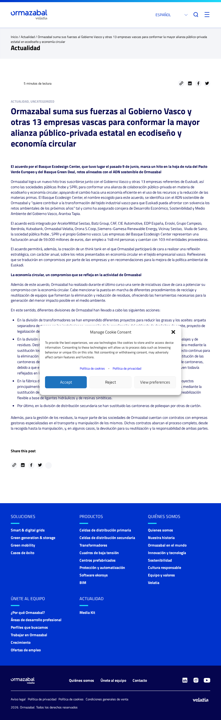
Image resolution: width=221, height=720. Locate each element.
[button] (173, 332)
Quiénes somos (164, 516)
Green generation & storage (33, 537)
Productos (91, 516)
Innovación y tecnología (167, 552)
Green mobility (23, 545)
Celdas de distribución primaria (105, 530)
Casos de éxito (22, 552)
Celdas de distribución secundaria (107, 537)
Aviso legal (18, 699)
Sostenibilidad (160, 560)
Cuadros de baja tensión (99, 552)
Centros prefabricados (98, 560)
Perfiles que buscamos (29, 627)
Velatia (153, 582)
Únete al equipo (28, 598)
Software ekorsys (94, 575)
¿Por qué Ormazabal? (28, 612)
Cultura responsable (164, 567)
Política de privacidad (127, 368)
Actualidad (28, 36)
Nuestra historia (161, 537)
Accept (66, 382)
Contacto (140, 680)
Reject (110, 382)
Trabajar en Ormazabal (29, 635)
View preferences (155, 382)
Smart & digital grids (28, 530)
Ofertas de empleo (26, 650)
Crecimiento (20, 642)
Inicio (14, 36)
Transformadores (93, 545)
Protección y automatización (102, 567)
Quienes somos (160, 530)
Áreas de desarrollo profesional (36, 619)
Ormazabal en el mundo (167, 545)
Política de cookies (92, 368)
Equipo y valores (161, 575)
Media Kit (87, 612)
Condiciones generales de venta (107, 699)
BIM (83, 582)
